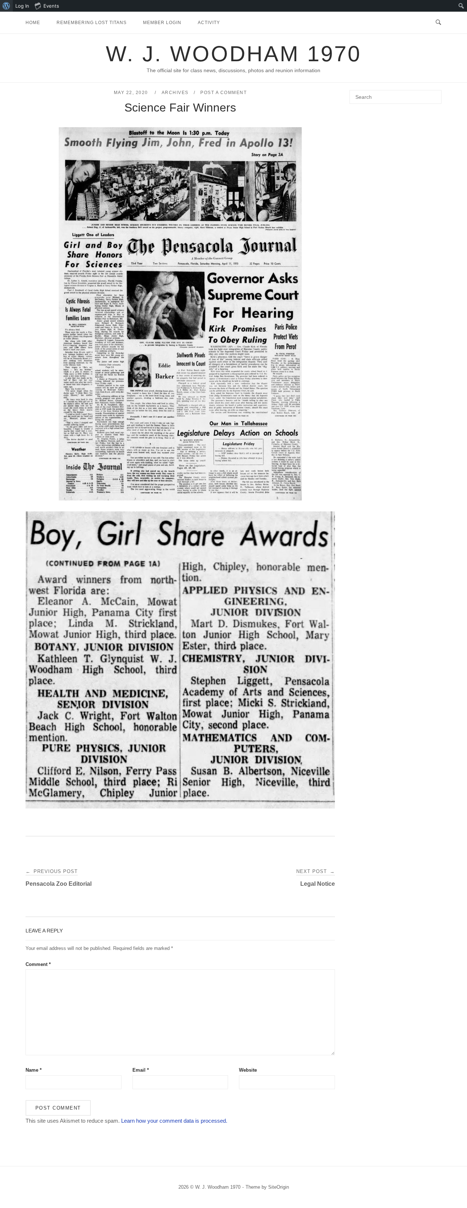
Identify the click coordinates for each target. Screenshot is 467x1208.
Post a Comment (223, 92)
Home (33, 22)
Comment (38, 964)
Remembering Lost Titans (92, 22)
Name (34, 1070)
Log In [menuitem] (22, 6)
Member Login (162, 22)
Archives (175, 92)
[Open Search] (438, 22)
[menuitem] (6, 6)
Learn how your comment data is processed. (174, 1121)
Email (140, 1070)
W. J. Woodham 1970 (233, 54)
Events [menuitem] (51, 6)
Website (248, 1070)
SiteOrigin (278, 1187)
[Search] (433, 93)
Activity (209, 22)
